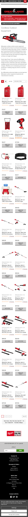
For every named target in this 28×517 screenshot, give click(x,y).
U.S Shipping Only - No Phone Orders (14, 483)
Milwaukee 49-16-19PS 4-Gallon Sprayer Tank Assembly (7, 169)
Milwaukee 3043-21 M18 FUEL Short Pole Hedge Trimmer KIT (20, 267)
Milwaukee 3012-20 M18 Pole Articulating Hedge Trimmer (7, 234)
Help (14, 488)
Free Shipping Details (21, 19)
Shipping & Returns (14, 470)
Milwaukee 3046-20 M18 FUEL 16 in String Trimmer (7, 267)
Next (24, 416)
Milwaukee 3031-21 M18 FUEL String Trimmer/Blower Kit (20, 299)
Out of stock (20, 177)
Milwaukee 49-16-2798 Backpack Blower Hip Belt (20, 169)
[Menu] (3, 2)
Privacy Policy (14, 477)
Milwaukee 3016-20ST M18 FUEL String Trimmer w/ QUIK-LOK (20, 397)
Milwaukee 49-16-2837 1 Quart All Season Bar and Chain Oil (20, 103)
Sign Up (19, 1)
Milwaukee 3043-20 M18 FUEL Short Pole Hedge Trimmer (7, 299)
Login (15, 1)
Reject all (14, 511)
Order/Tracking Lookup (14, 479)
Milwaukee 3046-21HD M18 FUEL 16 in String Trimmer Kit (20, 234)
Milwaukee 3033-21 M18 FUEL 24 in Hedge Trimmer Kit (20, 364)
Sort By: (10, 81)
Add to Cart (7, 112)
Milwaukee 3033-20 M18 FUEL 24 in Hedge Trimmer (7, 397)
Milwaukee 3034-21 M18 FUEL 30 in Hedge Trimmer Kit (20, 332)
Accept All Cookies (14, 514)
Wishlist (14, 466)
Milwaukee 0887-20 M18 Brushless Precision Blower (19, 136)
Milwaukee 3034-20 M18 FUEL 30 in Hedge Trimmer (7, 364)
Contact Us (14, 486)
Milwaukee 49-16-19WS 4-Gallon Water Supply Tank (7, 201)
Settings (14, 508)
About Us (14, 484)
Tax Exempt (14, 481)
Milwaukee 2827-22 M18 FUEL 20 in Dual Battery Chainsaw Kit (7, 332)
